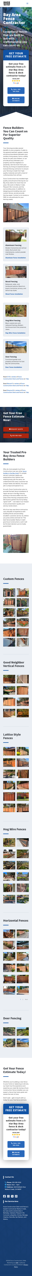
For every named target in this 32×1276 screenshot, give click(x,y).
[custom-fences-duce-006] (9, 616)
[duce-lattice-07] (23, 755)
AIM (17, 1263)
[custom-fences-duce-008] (9, 596)
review (13, 377)
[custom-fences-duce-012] (9, 646)
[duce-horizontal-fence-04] (9, 949)
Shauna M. (10, 390)
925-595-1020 (17, 436)
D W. (8, 377)
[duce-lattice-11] (23, 777)
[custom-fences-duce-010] (9, 606)
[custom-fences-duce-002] (9, 636)
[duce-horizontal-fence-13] (23, 994)
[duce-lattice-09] (23, 766)
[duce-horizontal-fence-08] (9, 971)
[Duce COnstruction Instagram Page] (8, 1196)
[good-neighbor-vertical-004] (9, 717)
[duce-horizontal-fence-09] (23, 971)
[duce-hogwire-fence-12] (23, 891)
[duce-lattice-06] (23, 811)
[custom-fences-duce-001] (23, 636)
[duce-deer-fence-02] (23, 1035)
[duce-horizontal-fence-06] (9, 960)
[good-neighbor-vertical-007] (23, 694)
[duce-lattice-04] (9, 811)
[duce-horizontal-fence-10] (9, 983)
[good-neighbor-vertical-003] (23, 717)
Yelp (27, 379)
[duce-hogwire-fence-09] (9, 846)
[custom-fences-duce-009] (23, 596)
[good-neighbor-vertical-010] (9, 683)
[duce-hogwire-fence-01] (9, 891)
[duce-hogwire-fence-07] (9, 857)
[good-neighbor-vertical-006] (9, 705)
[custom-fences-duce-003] (23, 626)
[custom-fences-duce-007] (23, 606)
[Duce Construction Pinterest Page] (16, 1196)
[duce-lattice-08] (9, 766)
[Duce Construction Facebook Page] (4, 1196)
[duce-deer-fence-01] (9, 1035)
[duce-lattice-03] (23, 800)
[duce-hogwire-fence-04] (23, 869)
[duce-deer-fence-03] (9, 1046)
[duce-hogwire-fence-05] (9, 869)
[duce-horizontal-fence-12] (9, 994)
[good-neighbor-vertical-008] (9, 694)
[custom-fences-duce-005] (23, 616)
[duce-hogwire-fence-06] (23, 857)
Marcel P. (10, 383)
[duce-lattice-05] (9, 755)
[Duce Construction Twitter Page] (12, 1196)
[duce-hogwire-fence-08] (23, 846)
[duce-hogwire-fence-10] (23, 903)
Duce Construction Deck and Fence (13, 378)
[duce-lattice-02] (9, 800)
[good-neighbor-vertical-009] (23, 683)
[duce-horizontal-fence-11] (23, 983)
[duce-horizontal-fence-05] (23, 949)
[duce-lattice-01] (23, 789)
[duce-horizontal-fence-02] (9, 937)
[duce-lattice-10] (9, 777)
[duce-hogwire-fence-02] (23, 880)
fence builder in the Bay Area (14, 472)
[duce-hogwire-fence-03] (9, 880)
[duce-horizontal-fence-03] (23, 937)
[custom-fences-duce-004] (9, 626)
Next (26, 999)
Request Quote (17, 429)
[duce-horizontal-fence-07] (23, 960)
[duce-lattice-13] (9, 789)
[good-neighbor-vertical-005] (23, 705)
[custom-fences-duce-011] (23, 646)
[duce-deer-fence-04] (23, 1046)
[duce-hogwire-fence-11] (9, 903)
